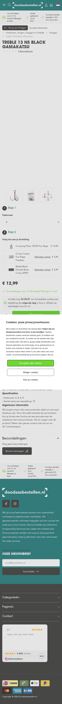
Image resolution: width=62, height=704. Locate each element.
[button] (30, 363)
